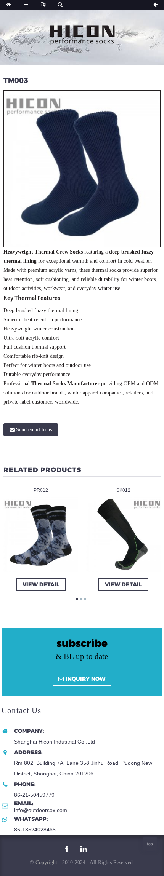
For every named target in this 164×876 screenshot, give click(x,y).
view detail (40, 584)
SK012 (123, 490)
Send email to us (34, 429)
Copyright (45, 862)
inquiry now (86, 678)
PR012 (41, 490)
